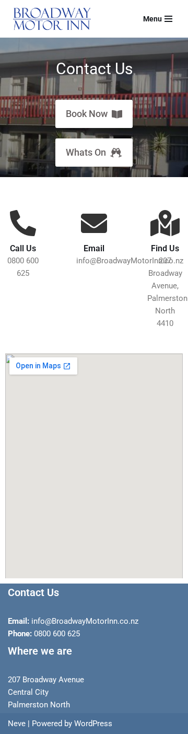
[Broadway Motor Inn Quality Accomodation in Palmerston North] (49, 18)
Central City (28, 692)
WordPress (93, 723)
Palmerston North (39, 704)
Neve (17, 723)
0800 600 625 (57, 633)
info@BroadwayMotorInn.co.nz (83, 621)
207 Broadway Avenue (46, 679)
